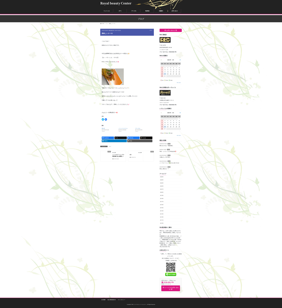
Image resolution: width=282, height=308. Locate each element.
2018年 (161, 198)
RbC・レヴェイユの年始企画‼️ (168, 151)
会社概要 (103, 299)
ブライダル (137, 128)
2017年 (161, 201)
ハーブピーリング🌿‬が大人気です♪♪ (169, 163)
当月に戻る (179, 82)
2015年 (161, 207)
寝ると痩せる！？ (164, 169)
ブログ (150, 30)
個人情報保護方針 (112, 299)
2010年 (161, 223)
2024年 (161, 183)
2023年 (161, 186)
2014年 (161, 211)
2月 (130, 154)
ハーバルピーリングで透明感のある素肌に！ (118, 155)
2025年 (161, 180)
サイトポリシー (121, 299)
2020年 (161, 192)
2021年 (161, 189)
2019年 (161, 195)
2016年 (161, 204)
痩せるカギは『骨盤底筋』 (167, 145)
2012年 (161, 217)
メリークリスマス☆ (123, 128)
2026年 (161, 176)
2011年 (161, 220)
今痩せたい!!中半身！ (165, 157)
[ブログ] (105, 156)
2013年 (161, 214)
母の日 (103, 128)
